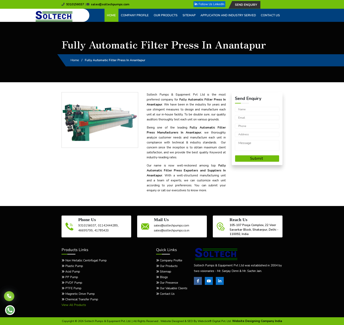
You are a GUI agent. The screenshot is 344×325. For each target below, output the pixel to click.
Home (111, 15)
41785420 (101, 230)
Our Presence (168, 283)
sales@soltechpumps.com (110, 4)
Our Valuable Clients (173, 288)
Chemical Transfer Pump (81, 299)
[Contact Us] (9, 294)
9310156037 (75, 4)
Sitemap (189, 15)
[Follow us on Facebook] (198, 284)
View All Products (74, 305)
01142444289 (108, 225)
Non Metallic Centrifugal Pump (85, 260)
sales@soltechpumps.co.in (171, 230)
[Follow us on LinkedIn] (220, 284)
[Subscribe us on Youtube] (209, 284)
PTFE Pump (72, 288)
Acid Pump (72, 272)
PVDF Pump (73, 283)
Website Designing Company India (257, 321)
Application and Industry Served (228, 15)
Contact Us (270, 15)
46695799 (85, 230)
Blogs (163, 277)
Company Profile (135, 15)
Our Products (166, 15)
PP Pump (71, 277)
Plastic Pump (73, 266)
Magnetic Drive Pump (79, 294)
